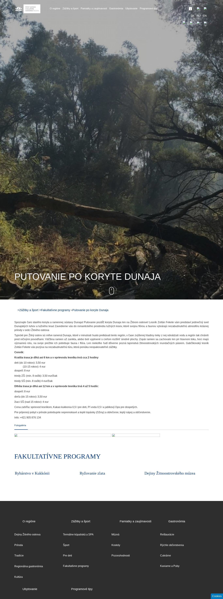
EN (205, 15)
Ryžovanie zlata (27, 473)
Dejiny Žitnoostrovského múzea (105, 473)
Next (205, 457)
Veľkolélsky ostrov (159, 473)
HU (198, 15)
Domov (15, 310)
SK (192, 15)
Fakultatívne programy (55, 310)
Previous (196, 457)
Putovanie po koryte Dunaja (90, 310)
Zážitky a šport (28, 310)
